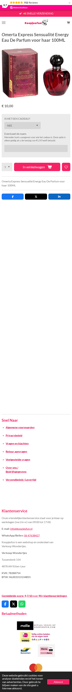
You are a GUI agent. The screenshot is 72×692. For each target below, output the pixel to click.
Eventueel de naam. (15, 133)
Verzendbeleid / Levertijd (21, 479)
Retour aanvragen (16, 451)
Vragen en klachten (17, 443)
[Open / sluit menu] (3, 22)
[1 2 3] (7, 167)
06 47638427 (32, 535)
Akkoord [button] (58, 681)
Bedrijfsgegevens (16, 471)
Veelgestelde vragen (18, 459)
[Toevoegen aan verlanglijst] (66, 167)
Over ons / (12, 467)
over (34, 595)
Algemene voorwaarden (20, 427)
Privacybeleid (14, 435)
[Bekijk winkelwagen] (68, 22)
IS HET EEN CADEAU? (17, 118)
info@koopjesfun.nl (21, 528)
